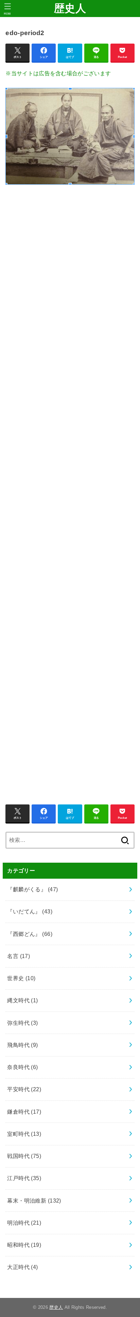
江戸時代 (24, 1178)
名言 (18, 956)
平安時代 (24, 1089)
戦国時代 (24, 1156)
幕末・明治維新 (34, 1200)
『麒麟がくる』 (32, 889)
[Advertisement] (69, 491)
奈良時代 (22, 1067)
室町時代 (24, 1134)
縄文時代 (22, 1000)
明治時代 (24, 1223)
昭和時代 (24, 1245)
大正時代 (22, 1267)
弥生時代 (22, 1023)
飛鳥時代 (22, 1045)
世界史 (21, 978)
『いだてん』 (29, 911)
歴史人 (70, 8)
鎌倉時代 (24, 1112)
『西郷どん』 (29, 934)
